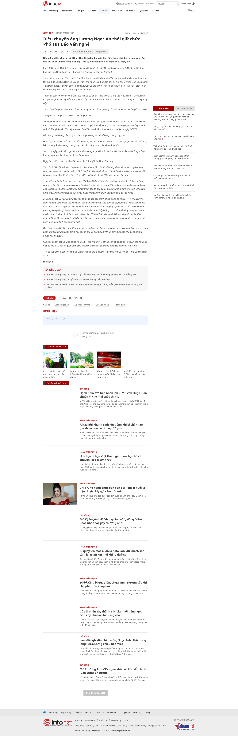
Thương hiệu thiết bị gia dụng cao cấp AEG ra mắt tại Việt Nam (108, 374)
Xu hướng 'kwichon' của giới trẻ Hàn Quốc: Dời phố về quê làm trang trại (173, 147)
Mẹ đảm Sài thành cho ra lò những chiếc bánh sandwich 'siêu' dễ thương (172, 196)
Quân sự (144, 10)
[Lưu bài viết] (67, 51)
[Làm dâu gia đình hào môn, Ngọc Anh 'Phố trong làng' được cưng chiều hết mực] (60, 646)
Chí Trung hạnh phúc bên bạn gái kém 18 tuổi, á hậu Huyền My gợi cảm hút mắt (112, 489)
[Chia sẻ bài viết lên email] (56, 51)
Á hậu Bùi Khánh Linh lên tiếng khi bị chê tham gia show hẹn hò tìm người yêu (112, 426)
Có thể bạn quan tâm (56, 346)
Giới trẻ (104, 10)
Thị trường (67, 10)
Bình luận (49, 298)
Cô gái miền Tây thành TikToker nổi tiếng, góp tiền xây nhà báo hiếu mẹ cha (111, 613)
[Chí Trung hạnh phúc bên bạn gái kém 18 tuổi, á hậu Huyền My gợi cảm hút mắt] (60, 494)
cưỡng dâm (120, 304)
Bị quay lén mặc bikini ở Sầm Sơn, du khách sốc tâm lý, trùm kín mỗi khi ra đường (112, 552)
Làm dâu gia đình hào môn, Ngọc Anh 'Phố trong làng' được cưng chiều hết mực (113, 642)
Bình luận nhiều (184, 108)
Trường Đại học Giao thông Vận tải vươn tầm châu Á (81, 374)
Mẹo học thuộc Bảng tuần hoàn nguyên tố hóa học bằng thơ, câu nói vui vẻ (172, 167)
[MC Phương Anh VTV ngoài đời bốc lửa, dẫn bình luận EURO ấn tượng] (60, 675)
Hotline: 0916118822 (146, 3)
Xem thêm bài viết (95, 693)
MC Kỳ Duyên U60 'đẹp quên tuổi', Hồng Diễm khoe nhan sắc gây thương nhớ (111, 521)
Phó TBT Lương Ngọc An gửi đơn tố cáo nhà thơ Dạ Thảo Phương (78, 279)
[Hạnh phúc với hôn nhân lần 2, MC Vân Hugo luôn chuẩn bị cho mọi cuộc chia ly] (60, 399)
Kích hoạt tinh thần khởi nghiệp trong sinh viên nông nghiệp (54, 374)
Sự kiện (155, 10)
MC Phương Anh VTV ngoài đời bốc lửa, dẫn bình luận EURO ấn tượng (113, 671)
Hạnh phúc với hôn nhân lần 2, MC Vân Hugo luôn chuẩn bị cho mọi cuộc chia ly (113, 394)
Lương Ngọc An (62, 304)
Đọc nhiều (164, 108)
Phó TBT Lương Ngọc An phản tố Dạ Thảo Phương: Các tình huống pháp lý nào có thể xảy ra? (91, 274)
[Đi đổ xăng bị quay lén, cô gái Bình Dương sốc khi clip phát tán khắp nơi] (60, 589)
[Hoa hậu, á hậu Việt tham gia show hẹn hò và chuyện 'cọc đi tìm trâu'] (60, 462)
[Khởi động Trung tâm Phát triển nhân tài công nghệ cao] (136, 360)
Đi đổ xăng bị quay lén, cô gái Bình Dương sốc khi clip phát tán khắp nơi (113, 584)
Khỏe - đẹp (117, 10)
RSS (193, 10)
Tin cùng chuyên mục (57, 383)
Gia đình (92, 10)
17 (187, 158)
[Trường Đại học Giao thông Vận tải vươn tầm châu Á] (82, 360)
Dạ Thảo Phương (82, 304)
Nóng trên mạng (65, 33)
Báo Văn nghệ (102, 304)
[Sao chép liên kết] (62, 51)
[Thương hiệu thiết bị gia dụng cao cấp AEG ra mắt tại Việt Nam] (109, 360)
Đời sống (53, 10)
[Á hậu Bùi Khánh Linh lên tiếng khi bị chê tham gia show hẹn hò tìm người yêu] (60, 431)
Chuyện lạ (130, 10)
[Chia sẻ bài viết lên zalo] (51, 51)
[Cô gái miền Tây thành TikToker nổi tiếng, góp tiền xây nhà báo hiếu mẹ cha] (60, 618)
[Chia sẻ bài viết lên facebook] (45, 51)
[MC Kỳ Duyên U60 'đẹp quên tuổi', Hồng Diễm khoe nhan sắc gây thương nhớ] (60, 525)
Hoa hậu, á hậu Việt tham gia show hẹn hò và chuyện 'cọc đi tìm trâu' (110, 458)
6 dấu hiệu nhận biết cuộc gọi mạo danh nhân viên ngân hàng (172, 176)
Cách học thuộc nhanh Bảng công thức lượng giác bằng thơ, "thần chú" (171, 157)
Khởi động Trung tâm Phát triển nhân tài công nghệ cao (135, 374)
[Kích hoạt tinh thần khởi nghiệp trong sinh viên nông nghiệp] (55, 360)
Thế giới (80, 10)
